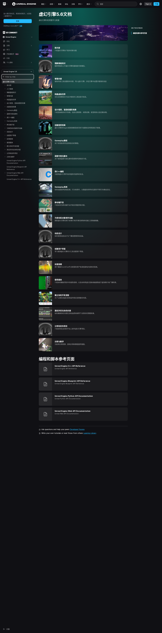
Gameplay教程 (12, 110)
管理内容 (10, 96)
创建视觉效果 (11, 107)
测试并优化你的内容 (14, 150)
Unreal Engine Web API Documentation (15, 174)
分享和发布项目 (12, 153)
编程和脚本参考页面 (140, 33)
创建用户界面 (11, 135)
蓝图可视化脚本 (12, 114)
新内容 (9, 85)
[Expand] (5, 85)
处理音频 (10, 139)
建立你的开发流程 (13, 146)
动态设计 (10, 132)
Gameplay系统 (12, 121)
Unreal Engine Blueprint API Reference (17, 168)
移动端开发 (10, 125)
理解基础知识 (11, 92)
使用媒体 (10, 142)
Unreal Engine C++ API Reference (19, 179)
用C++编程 (10, 117)
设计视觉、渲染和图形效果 (16, 103)
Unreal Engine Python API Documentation (16, 162)
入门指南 (10, 89)
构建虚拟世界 (11, 99)
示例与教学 (10, 157)
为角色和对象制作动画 (14, 128)
